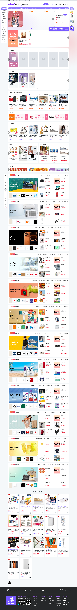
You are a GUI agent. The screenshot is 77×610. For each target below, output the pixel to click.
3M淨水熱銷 (66, 254)
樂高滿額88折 (33, 385)
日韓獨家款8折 (45, 333)
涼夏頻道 (36, 8)
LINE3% (39, 464)
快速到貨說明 (58, 603)
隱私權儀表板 (36, 607)
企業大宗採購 (51, 600)
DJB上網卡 (50, 227)
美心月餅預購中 (58, 280)
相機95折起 (66, 227)
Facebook (67, 600)
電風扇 (59, 201)
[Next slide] (18, 499)
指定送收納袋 (52, 254)
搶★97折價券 (57, 385)
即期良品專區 (34, 280)
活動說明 (66, 92)
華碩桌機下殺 (47, 175)
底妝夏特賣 (39, 359)
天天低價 (31, 8)
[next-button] (68, 169)
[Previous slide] (8, 499)
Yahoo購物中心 (13, 4)
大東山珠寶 (54, 438)
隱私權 (35, 602)
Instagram (67, 602)
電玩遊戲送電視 (65, 201)
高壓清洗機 (39, 254)
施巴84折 (66, 359)
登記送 (16, 8)
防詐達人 (59, 175)
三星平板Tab (37, 227)
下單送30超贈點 (65, 464)
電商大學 (58, 598)
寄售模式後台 (58, 600)
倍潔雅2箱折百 (41, 385)
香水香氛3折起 (54, 359)
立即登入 (65, 15)
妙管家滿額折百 (49, 385)
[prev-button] (9, 169)
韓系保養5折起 (47, 359)
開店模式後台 (58, 602)
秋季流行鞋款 (52, 412)
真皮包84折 (59, 412)
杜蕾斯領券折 (65, 306)
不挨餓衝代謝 (51, 306)
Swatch (59, 438)
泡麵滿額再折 (57, 464)
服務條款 (35, 603)
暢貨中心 (21, 8)
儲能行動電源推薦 (58, 227)
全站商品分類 (58, 605)
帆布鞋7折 (66, 333)
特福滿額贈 (45, 254)
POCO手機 (44, 227)
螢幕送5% (54, 175)
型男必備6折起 (39, 438)
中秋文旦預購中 (50, 280)
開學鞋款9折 (37, 333)
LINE (66, 604)
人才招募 (50, 602)
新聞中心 (67, 598)
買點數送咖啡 (65, 438)
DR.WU (61, 359)
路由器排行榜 (65, 175)
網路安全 (35, 600)
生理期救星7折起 (65, 385)
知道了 (66, 28)
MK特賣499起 (47, 438)
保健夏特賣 (38, 306)
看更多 (72, 25)
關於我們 (35, 598)
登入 (53, 4)
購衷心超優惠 (43, 600)
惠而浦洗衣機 (41, 201)
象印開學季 (48, 201)
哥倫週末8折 (52, 333)
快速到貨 (26, 8)
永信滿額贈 (44, 306)
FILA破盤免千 (59, 333)
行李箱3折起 (65, 412)
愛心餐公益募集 (42, 280)
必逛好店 (41, 8)
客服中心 (50, 598)
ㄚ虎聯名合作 (51, 603)
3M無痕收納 (59, 254)
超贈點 (66, 8)
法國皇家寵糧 (65, 280)
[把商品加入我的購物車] (18, 513)
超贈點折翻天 (43, 598)
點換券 (11, 8)
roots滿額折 (45, 412)
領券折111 (39, 412)
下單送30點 (45, 464)
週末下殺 (46, 8)
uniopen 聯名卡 (59, 8)
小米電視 (54, 201)
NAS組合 (40, 175)
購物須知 (35, 605)
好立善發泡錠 (58, 306)
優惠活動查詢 (43, 602)
